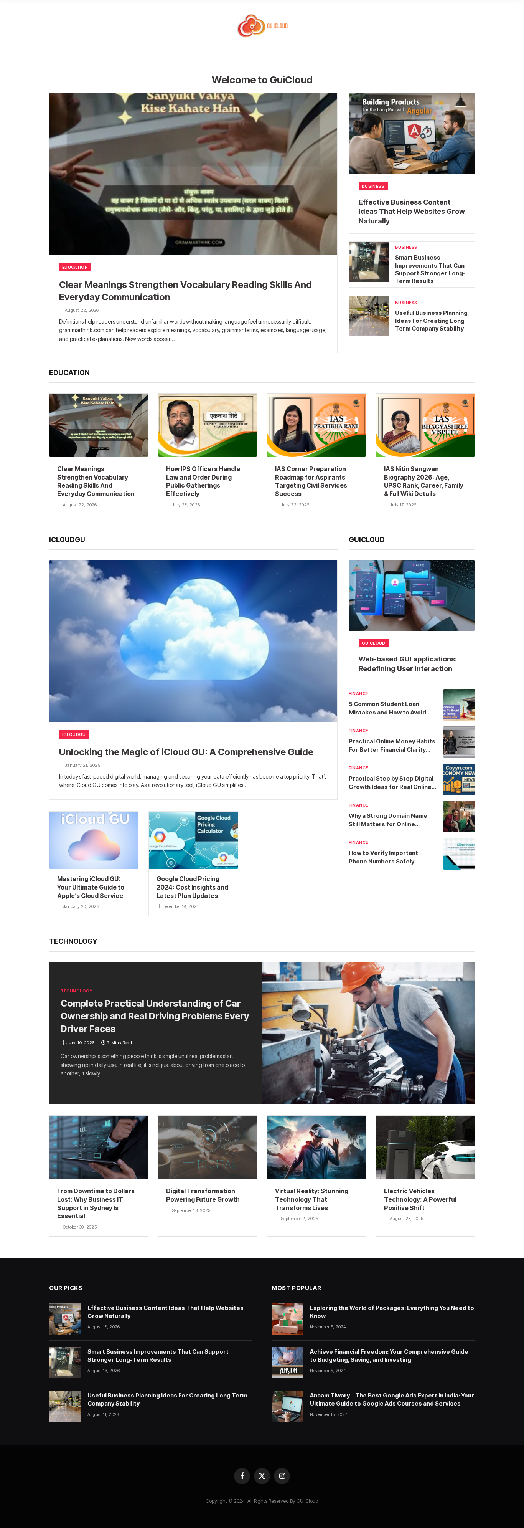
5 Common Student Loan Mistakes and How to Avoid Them (387, 708)
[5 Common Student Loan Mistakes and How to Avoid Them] (459, 705)
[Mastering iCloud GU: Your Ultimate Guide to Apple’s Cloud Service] (93, 840)
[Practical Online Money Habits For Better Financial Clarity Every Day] (459, 742)
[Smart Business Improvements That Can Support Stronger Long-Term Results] (369, 262)
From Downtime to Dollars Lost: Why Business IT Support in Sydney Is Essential (96, 1203)
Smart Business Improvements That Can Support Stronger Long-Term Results (430, 269)
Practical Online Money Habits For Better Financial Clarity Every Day (392, 746)
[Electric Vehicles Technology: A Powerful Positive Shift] (425, 1147)
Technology (77, 991)
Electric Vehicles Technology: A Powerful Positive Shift (420, 1199)
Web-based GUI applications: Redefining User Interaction (408, 663)
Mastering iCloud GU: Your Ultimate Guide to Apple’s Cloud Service (90, 887)
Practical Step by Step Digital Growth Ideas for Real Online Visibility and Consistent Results (391, 783)
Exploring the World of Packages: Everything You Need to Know (392, 1312)
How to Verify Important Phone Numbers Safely (383, 857)
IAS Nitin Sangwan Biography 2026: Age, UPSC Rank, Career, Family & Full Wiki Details (423, 481)
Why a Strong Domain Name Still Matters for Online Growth (388, 820)
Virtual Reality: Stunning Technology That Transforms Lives (311, 1199)
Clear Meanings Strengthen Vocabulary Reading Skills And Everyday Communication (185, 291)
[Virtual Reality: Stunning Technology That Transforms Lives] (316, 1147)
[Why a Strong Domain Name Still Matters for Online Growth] (459, 816)
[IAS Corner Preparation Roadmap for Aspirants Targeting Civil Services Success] (316, 425)
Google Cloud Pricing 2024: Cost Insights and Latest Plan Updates (192, 887)
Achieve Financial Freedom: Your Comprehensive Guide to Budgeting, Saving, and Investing (389, 1355)
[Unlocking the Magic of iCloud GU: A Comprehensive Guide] (193, 641)
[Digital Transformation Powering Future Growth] (207, 1147)
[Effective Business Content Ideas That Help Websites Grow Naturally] (412, 133)
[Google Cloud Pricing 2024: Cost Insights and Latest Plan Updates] (193, 840)
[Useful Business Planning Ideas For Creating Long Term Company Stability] (369, 316)
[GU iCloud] (262, 26)
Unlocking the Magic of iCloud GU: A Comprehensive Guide (186, 751)
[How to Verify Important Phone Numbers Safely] (459, 854)
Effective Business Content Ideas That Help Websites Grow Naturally (412, 211)
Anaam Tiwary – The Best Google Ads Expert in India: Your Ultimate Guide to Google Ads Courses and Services (392, 1399)
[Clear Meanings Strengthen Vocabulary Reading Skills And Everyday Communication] (193, 174)
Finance (358, 693)
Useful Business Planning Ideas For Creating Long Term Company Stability (431, 320)
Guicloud (374, 643)
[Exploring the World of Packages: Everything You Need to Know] (287, 1319)
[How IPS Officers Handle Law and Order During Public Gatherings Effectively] (207, 425)
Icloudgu (74, 734)
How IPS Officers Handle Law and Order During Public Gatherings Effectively (203, 481)
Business (373, 186)
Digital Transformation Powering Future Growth (203, 1195)
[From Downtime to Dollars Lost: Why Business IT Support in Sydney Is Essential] (98, 1147)
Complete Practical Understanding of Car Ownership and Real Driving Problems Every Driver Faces (155, 1016)
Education (75, 267)
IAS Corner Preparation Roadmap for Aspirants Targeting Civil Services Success (311, 481)
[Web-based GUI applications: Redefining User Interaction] (412, 595)
